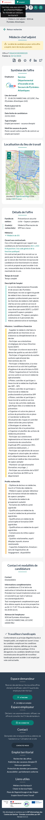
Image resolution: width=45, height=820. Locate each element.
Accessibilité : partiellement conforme (22, 772)
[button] (9, 154)
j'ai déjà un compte (23, 703)
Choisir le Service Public (22, 789)
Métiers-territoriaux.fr (22, 785)
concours (8, 2)
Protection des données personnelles (23, 768)
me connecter (23, 723)
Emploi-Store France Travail (22, 795)
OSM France (16, 199)
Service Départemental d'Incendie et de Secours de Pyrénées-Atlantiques (28, 84)
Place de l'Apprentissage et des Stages (22, 792)
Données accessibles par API (29, 814)
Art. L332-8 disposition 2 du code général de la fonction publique (22, 249)
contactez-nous (22, 745)
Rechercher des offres (23, 759)
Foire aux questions (22, 765)
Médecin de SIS (13, 235)
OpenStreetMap (22, 196)
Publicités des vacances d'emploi (21, 762)
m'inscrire (24, 697)
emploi (22, 2)
